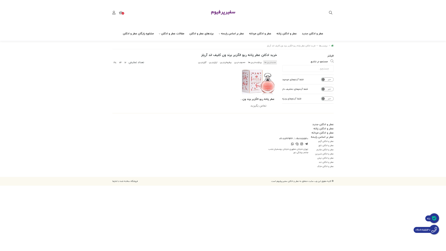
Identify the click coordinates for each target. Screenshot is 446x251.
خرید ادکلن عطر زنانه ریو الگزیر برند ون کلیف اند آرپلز (291, 46)
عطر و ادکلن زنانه (286, 33)
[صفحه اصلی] (332, 46)
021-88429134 (286, 138)
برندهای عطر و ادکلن (201, 33)
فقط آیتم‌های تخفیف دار (295, 89)
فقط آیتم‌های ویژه (291, 99)
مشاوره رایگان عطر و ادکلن (138, 33)
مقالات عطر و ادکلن (172, 33)
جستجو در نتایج (319, 61)
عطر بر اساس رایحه (232, 33)
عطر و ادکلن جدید (312, 33)
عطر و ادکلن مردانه (260, 33)
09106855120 (301, 138)
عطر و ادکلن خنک (325, 166)
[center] (331, 13)
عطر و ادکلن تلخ (326, 145)
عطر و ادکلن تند (326, 162)
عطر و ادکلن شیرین (324, 154)
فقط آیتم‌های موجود (292, 79)
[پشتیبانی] (297, 144)
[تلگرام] (306, 144)
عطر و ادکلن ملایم (325, 149)
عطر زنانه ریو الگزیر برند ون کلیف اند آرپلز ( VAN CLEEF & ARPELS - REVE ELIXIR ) (258, 99)
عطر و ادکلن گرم (326, 141)
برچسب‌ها (323, 46)
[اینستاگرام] (302, 144)
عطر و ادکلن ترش (325, 158)
